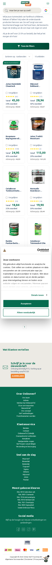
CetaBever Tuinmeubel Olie (38, 242)
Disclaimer (29, 559)
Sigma (26, 469)
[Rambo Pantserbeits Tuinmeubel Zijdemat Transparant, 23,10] (14, 229)
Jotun (26, 477)
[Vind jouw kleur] (46, 10)
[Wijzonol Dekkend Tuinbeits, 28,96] (38, 72)
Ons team (26, 398)
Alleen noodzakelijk (26, 312)
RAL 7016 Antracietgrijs (26, 497)
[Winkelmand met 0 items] (47, 3)
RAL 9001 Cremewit (26, 494)
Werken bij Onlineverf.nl (26, 403)
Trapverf (26, 466)
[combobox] (22, 10)
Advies (26, 400)
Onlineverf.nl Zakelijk (26, 433)
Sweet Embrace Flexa (26, 508)
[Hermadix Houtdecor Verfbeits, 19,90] (38, 176)
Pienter (26, 480)
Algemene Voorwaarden (14, 559)
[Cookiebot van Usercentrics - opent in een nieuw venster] (37, 250)
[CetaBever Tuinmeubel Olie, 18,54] (38, 229)
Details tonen (37, 295)
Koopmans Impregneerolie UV (13, 137)
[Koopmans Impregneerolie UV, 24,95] (14, 124)
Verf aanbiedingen (26, 413)
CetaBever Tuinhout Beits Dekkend (12, 190)
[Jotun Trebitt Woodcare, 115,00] (38, 124)
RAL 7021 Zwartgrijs (26, 502)
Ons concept (26, 411)
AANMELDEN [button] (18, 376)
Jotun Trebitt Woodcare (36, 137)
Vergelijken (13, 93)
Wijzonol (26, 474)
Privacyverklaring (40, 559)
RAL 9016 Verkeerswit (26, 500)
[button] (26, 46)
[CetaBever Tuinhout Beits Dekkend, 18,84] (14, 176)
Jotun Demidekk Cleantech (13, 85)
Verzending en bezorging (26, 446)
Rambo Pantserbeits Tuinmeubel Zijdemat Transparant (12, 242)
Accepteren (26, 303)
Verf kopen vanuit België (26, 444)
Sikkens (26, 472)
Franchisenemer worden (26, 416)
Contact (26, 431)
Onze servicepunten (26, 405)
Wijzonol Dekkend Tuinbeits (34, 85)
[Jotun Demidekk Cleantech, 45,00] (14, 72)
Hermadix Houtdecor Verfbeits (35, 190)
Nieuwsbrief (26, 408)
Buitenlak (26, 464)
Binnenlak (26, 461)
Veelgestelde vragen (26, 441)
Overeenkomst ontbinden (26, 436)
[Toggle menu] (4, 3)
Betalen (26, 428)
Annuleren (26, 439)
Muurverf (26, 459)
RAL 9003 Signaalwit (26, 505)
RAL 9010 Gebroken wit (26, 492)
